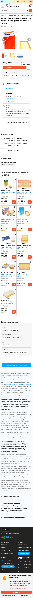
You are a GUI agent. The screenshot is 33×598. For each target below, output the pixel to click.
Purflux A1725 (21, 218)
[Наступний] (29, 39)
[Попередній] (4, 39)
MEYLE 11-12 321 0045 (8, 245)
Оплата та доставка (20, 1)
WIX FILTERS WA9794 (23, 190)
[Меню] (2, 6)
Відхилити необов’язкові (8, 595)
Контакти (30, 1)
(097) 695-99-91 (8, 563)
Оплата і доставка (23, 545)
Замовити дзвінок (8, 566)
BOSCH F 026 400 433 (8, 218)
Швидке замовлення (10, 72)
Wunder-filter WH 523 (7, 273)
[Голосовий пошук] (27, 10)
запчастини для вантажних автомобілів (18, 384)
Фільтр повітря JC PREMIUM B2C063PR (7, 303)
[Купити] (14, 202)
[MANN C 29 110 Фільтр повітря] (8, 184)
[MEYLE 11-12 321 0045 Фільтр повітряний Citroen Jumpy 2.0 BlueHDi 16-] (8, 239)
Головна (3, 15)
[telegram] (2, 570)
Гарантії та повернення (24, 547)
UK (5, 530)
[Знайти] (30, 10)
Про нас (3, 547)
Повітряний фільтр (13, 15)
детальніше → (12, 101)
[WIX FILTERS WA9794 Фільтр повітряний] (24, 184)
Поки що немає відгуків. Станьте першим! (16, 365)
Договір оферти (6, 550)
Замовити (24, 75)
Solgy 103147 (21, 273)
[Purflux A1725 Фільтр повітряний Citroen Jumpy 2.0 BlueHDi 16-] (24, 211)
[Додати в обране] (28, 68)
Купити (9, 67)
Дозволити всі (16, 592)
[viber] (5, 570)
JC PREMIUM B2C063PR (5, 300)
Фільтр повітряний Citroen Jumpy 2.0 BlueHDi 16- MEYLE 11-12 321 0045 (8, 248)
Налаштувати (24, 595)
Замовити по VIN (24, 553)
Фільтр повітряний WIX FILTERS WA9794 (24, 193)
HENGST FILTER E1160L (24, 245)
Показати (14, 6)
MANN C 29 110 (5, 190)
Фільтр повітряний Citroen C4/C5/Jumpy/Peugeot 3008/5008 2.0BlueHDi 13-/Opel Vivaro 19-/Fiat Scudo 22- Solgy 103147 (24, 275)
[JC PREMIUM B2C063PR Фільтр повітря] (8, 294)
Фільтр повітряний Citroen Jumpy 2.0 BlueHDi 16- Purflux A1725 (22, 220)
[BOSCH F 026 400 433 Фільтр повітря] (8, 211)
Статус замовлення (23, 550)
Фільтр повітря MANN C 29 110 (8, 193)
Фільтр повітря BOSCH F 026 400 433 (8, 220)
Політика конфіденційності (17, 589)
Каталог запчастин (7, 553)
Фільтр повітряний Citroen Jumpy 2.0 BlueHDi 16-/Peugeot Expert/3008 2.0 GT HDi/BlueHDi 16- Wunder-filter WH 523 (8, 275)
